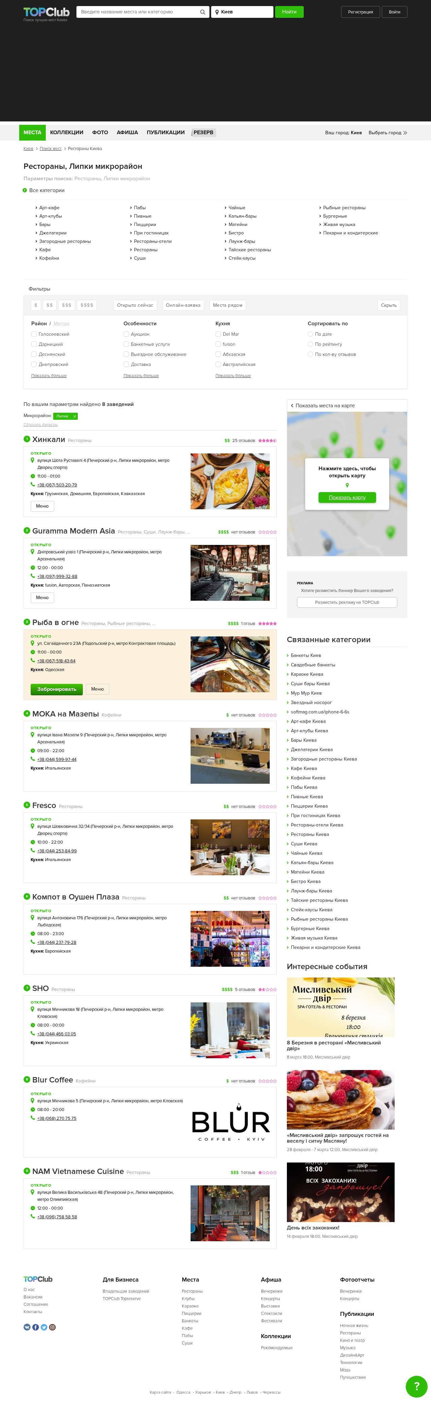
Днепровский (53, 364)
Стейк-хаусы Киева (311, 910)
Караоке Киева (307, 674)
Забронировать (56, 689)
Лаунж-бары (242, 241)
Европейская (106, 493)
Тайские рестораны (250, 250)
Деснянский (52, 354)
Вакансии (33, 1297)
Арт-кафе (49, 208)
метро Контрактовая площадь (145, 643)
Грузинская (56, 493)
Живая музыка (339, 224)
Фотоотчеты (357, 1279)
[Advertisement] (215, 74)
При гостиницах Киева (315, 815)
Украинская (57, 1042)
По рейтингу (328, 344)
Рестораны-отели (153, 241)
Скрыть (389, 305)
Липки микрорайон (137, 460)
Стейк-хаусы (242, 258)
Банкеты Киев (306, 655)
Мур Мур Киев (306, 693)
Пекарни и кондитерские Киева (325, 947)
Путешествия (353, 1377)
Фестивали (271, 1321)
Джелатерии (53, 233)
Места (32, 132)
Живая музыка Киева (314, 938)
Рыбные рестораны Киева (319, 919)
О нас (29, 1289)
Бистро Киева (306, 881)
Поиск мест (51, 148)
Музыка (348, 1348)
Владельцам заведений (126, 1291)
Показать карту (347, 497)
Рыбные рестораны (344, 208)
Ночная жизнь (354, 1325)
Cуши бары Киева (310, 684)
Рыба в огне (52, 623)
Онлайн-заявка (183, 305)
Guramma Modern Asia (70, 531)
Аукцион (140, 334)
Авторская (69, 585)
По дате (323, 334)
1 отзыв (248, 623)
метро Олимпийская (57, 1199)
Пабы (140, 208)
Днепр (235, 1392)
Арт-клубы (50, 216)
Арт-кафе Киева (308, 721)
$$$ (66, 305)
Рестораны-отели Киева (317, 825)
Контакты (33, 1312)
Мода (345, 1370)
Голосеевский (54, 334)
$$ (49, 305)
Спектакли (271, 1313)
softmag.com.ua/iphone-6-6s (320, 712)
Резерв (203, 132)
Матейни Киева (307, 872)
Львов (252, 1392)
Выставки (270, 1306)
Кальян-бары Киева (312, 862)
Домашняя (80, 493)
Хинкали (45, 440)
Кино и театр (352, 1340)
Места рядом (227, 305)
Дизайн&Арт (352, 1355)
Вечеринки (272, 1291)
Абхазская (234, 354)
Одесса (183, 1392)
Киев (28, 148)
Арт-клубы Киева (309, 731)
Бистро (236, 233)
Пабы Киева (304, 787)
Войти (394, 12)
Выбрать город (385, 133)
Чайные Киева (306, 853)
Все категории (47, 190)
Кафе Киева (304, 768)
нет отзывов (243, 532)
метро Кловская (166, 1101)
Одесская (55, 669)
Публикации (166, 132)
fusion (229, 344)
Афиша (127, 132)
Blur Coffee (49, 1080)
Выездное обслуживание (159, 354)
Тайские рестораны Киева (319, 900)
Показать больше (49, 375)
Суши (140, 258)
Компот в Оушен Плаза (73, 897)
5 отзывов (245, 989)
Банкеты (190, 1321)
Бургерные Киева (310, 928)
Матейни (238, 224)
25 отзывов (243, 440)
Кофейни (49, 258)
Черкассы (271, 1392)
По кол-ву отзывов (335, 354)
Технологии (351, 1362)
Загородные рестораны (65, 241)
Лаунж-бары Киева (311, 891)
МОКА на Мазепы (62, 714)
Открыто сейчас (135, 305)
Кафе (45, 250)
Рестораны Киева (310, 834)
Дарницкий (51, 344)
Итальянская (58, 768)
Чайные (237, 208)
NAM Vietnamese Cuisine (75, 1172)
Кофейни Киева (308, 778)
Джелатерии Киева (312, 749)
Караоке (190, 1306)
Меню (42, 506)
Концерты (270, 1298)
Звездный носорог (311, 702)
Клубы (188, 1298)
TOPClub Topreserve (122, 1298)
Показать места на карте (325, 405)
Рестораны (146, 250)
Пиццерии (145, 224)
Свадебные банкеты (313, 665)
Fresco (41, 806)
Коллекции (67, 132)
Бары (45, 224)
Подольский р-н (98, 643)
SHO (37, 989)
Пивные (143, 216)
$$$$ (86, 305)
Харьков (203, 1392)
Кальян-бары (243, 216)
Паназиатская (96, 585)
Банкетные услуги (150, 344)
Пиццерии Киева (309, 806)
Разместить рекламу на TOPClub (347, 602)
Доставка (141, 364)
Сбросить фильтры (41, 424)
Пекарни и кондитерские (350, 233)
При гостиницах (151, 233)
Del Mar (231, 334)
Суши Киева (304, 844)
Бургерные (335, 216)
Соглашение (36, 1304)
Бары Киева (304, 740)
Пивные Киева (307, 797)
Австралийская (239, 364)
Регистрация (360, 12)
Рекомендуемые (277, 1348)
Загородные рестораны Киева (324, 759)
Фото (100, 132)
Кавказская (133, 493)
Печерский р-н (102, 460)
